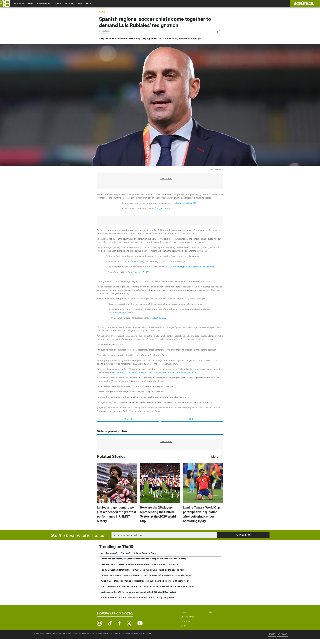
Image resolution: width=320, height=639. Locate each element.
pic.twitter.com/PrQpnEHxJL (122, 312)
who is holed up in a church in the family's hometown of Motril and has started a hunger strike (154, 372)
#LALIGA (170, 266)
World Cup (19, 3)
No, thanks (282, 634)
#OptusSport (180, 266)
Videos (58, 3)
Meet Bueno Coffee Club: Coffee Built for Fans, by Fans (128, 553)
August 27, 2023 (141, 272)
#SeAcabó (129, 261)
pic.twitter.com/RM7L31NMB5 (201, 266)
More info (147, 633)
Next (192, 419)
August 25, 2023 (159, 317)
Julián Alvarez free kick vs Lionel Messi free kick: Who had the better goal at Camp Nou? (144, 581)
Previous (128, 419)
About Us (213, 612)
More (88, 3)
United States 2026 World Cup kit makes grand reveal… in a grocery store (137, 597)
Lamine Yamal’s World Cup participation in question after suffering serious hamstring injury (145, 575)
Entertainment (44, 3)
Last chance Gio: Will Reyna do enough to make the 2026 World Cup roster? (138, 592)
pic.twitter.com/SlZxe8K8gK (185, 203)
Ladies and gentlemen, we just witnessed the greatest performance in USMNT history (143, 558)
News (30, 3)
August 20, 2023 (163, 208)
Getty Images (215, 169)
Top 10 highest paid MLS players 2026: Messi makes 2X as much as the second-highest (144, 570)
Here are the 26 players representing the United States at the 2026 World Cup (139, 564)
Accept (272, 634)
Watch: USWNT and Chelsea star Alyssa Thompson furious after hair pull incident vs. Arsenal (147, 586)
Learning (69, 3)
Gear (80, 3)
